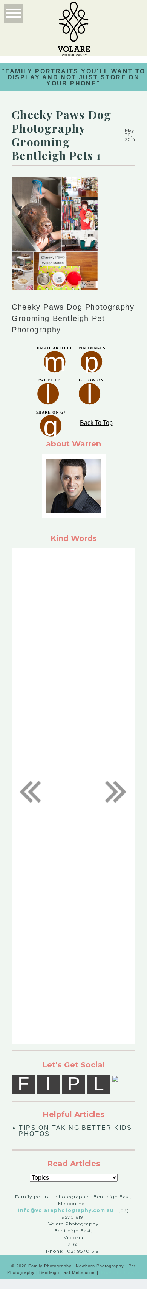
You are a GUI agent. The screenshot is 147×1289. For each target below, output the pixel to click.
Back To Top (96, 423)
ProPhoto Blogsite (120, 1272)
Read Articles (73, 1163)
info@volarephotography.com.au (66, 1210)
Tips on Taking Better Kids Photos (75, 1131)
